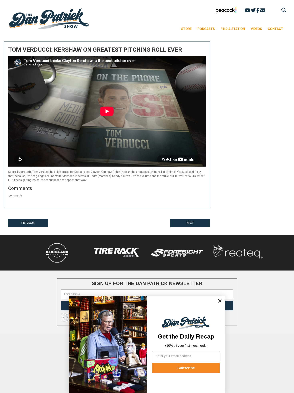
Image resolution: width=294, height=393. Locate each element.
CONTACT (275, 29)
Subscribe (186, 368)
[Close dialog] (219, 300)
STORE (186, 29)
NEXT (190, 222)
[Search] (283, 10)
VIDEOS (256, 29)
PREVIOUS (28, 222)
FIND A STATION (233, 29)
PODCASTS (206, 29)
